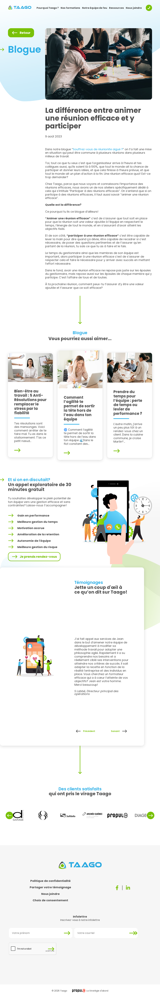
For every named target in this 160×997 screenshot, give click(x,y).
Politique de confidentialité (50, 881)
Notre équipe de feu (94, 8)
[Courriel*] (133, 933)
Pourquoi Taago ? (48, 8)
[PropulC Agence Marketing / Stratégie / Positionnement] (78, 991)
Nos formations (70, 8)
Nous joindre (134, 8)
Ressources (116, 8)
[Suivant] (124, 731)
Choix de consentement (50, 900)
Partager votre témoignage (50, 887)
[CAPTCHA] (51, 949)
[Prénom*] (67, 933)
